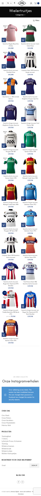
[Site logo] (22, 3)
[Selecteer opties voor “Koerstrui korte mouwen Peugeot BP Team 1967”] (4, 225)
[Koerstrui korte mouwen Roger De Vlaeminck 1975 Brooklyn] (11, 271)
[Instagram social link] (22, 482)
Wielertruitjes (7, 451)
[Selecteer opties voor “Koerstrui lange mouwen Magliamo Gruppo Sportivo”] (4, 119)
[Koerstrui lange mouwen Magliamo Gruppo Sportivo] (11, 112)
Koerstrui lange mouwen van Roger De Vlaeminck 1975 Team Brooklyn (30, 312)
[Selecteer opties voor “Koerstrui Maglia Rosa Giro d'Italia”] (4, 40)
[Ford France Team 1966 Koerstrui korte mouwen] (30, 271)
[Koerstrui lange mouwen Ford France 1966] (30, 112)
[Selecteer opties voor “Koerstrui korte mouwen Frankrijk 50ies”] (4, 66)
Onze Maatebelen (8, 423)
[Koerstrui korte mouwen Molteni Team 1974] (30, 244)
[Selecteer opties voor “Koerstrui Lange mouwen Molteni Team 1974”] (4, 334)
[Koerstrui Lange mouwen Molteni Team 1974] (11, 327)
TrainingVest (6, 436)
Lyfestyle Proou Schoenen (12, 441)
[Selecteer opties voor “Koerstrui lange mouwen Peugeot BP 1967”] (4, 145)
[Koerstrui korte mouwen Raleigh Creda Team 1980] (30, 165)
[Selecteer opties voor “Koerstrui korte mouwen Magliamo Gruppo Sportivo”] (23, 93)
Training (5, 444)
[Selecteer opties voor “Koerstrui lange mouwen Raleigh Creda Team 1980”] (4, 198)
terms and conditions (25, 491)
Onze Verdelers (7, 420)
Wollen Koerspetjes (9, 453)
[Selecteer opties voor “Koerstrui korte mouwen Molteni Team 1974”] (23, 251)
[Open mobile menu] (3, 3)
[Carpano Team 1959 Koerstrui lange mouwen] (30, 59)
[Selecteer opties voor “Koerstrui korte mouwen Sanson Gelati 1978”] (4, 172)
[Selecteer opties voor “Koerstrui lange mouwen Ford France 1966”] (23, 119)
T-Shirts (5, 439)
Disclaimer (21, 494)
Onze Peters (6, 418)
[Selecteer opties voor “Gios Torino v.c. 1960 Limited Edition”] (4, 93)
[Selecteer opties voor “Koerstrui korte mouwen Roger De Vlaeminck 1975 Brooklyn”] (4, 278)
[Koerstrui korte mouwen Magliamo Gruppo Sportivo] (30, 86)
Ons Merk (5, 415)
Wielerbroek (6, 449)
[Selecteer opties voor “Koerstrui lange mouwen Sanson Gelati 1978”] (23, 145)
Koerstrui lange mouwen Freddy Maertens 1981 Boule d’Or (11, 312)
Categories (20, 15)
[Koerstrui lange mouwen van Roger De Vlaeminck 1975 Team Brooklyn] (30, 299)
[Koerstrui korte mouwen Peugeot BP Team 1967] (11, 218)
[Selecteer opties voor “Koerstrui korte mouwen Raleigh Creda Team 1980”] (23, 172)
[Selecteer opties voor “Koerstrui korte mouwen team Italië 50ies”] (23, 40)
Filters (37, 20)
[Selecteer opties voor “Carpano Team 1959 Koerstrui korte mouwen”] (4, 251)
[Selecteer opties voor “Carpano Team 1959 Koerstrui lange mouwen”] (23, 66)
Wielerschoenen (8, 446)
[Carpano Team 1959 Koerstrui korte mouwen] (11, 244)
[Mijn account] (31, 3)
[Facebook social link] (18, 482)
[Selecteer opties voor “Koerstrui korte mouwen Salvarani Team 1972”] (23, 225)
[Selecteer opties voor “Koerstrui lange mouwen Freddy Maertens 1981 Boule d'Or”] (4, 306)
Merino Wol (6, 425)
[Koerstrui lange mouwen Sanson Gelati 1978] (30, 138)
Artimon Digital (15, 491)
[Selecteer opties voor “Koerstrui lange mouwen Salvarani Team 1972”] (23, 198)
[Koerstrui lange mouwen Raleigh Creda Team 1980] (11, 191)
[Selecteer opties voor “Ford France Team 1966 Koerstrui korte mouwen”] (23, 278)
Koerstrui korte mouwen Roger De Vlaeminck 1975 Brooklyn (10, 283)
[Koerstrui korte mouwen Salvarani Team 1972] (30, 218)
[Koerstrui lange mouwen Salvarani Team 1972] (30, 191)
